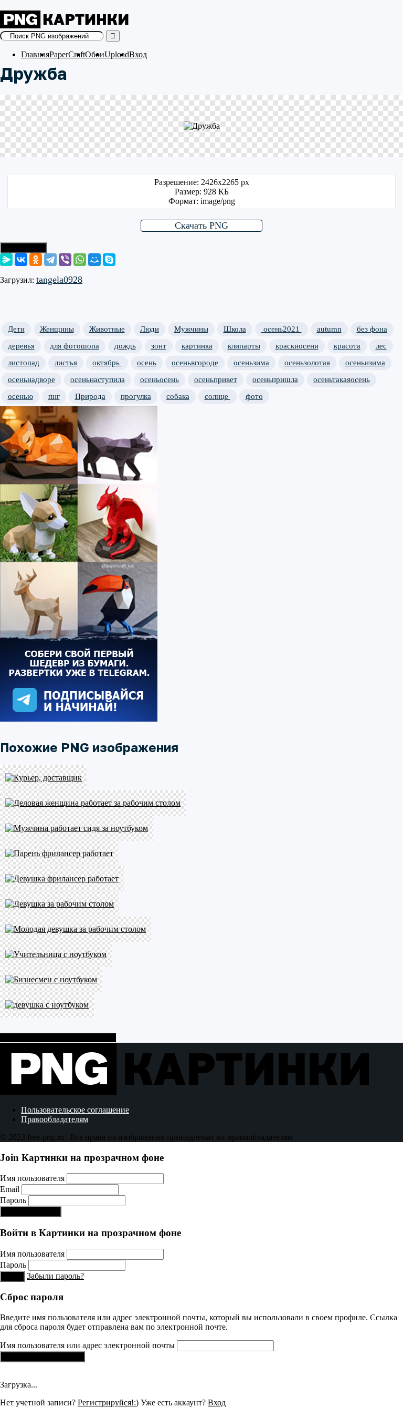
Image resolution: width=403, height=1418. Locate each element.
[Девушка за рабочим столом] (201, 904)
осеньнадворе (31, 379)
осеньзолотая (307, 362)
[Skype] (109, 259)
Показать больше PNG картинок (58, 1037)
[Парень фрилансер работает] (201, 853)
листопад (23, 362)
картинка (197, 346)
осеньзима (251, 362)
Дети (16, 329)
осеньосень (159, 379)
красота (347, 346)
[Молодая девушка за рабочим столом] (201, 929)
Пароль (13, 1200)
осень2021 (281, 329)
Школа (235, 329)
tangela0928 (59, 279)
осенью (20, 396)
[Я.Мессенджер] (6, 259)
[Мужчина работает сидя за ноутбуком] (201, 828)
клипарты (244, 346)
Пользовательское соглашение (75, 1109)
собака (177, 396)
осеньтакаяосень (341, 379)
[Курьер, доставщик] (201, 777)
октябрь (107, 362)
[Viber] (65, 259)
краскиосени (297, 346)
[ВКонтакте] (21, 259)
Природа (90, 396)
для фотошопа (74, 346)
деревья (21, 346)
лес (381, 346)
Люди (149, 329)
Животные (107, 329)
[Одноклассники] (35, 259)
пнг (54, 396)
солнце (217, 396)
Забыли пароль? (55, 1275)
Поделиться (23, 248)
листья (66, 362)
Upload (116, 54)
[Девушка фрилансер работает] (201, 878)
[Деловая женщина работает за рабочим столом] (201, 803)
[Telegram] (50, 259)
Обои (94, 54)
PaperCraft (67, 54)
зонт (158, 346)
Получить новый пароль (42, 1357)
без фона (372, 329)
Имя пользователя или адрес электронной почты (87, 1345)
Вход (138, 54)
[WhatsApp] (79, 259)
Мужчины (191, 329)
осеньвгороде (195, 362)
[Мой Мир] (94, 259)
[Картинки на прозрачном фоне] (65, 25)
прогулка (136, 396)
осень (146, 362)
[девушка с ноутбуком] (201, 1005)
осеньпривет (215, 379)
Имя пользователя (32, 1178)
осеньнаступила (97, 379)
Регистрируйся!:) (30, 1212)
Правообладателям (54, 1119)
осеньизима (365, 362)
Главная (35, 54)
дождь (125, 346)
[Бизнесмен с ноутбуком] (201, 979)
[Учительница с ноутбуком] (201, 954)
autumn (329, 329)
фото (254, 396)
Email (9, 1189)
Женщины (57, 329)
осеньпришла (275, 379)
